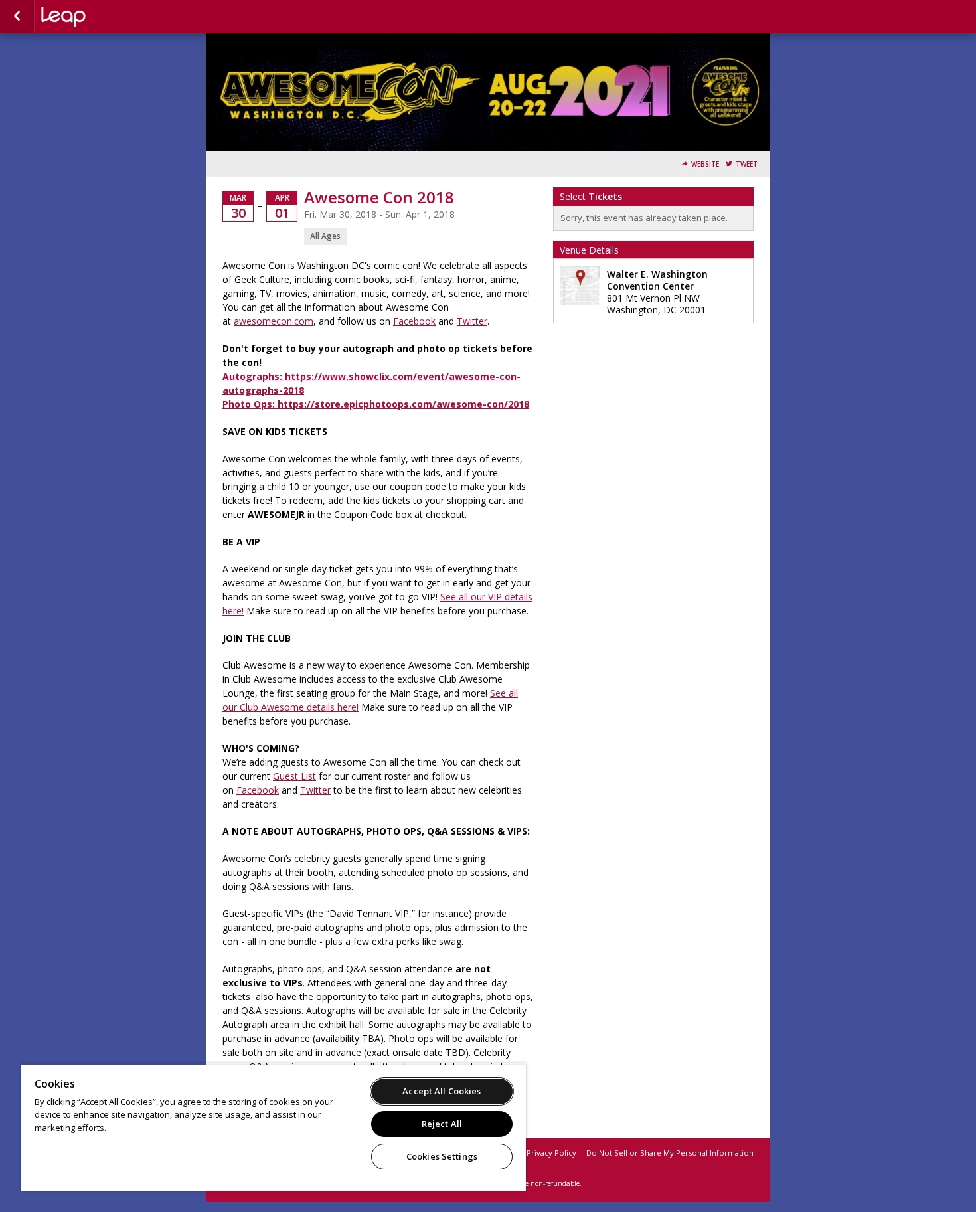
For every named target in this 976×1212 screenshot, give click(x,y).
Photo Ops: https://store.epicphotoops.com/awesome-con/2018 (375, 404)
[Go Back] (17, 16)
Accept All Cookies (441, 1091)
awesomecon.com (273, 321)
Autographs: (253, 376)
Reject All (442, 1124)
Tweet (747, 164)
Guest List (294, 776)
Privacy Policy (551, 1153)
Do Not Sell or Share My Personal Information (670, 1153)
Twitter (472, 321)
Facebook (414, 321)
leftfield (107, 17)
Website (705, 164)
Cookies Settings (441, 1156)
